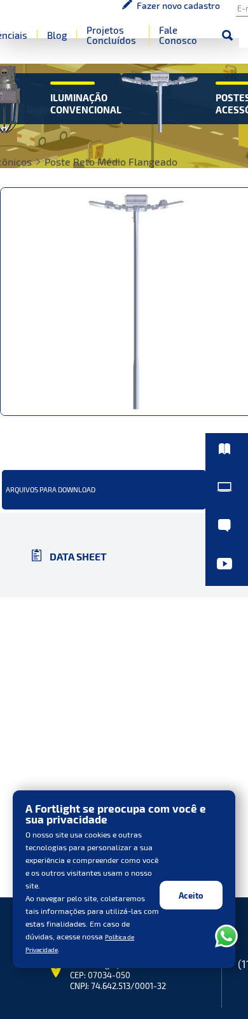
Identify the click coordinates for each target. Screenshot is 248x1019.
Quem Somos (75, 41)
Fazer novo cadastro (89, 15)
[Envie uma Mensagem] (226, 525)
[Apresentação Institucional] (226, 494)
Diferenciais (144, 41)
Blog (199, 41)
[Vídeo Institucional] (226, 557)
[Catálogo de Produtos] (226, 461)
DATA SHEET (77, 641)
